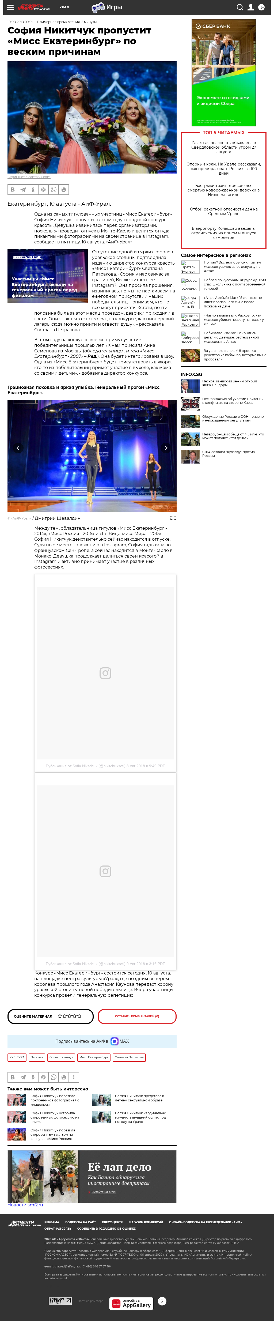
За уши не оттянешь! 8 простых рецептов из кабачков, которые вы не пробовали (235, 355)
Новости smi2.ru (25, 1204)
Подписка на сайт (80, 1222)
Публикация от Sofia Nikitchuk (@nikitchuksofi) (85, 766)
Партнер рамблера (90, 1301)
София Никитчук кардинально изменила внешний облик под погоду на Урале (140, 1117)
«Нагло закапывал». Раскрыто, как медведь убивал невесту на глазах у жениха (234, 319)
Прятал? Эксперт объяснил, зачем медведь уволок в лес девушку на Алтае (232, 266)
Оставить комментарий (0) (137, 1016)
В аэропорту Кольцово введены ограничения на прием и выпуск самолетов (223, 233)
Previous (18, 448)
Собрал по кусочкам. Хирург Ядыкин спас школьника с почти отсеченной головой (235, 284)
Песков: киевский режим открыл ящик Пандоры (229, 383)
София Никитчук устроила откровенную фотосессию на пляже (55, 1117)
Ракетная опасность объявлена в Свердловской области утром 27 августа (223, 147)
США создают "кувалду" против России (228, 454)
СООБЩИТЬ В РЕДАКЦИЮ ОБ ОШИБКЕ (106, 1228)
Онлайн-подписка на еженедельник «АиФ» (205, 1222)
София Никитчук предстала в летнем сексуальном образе (139, 1098)
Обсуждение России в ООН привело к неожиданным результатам (233, 418)
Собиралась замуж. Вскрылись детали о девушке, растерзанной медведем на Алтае (231, 337)
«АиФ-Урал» (21, 518)
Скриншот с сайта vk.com (29, 177)
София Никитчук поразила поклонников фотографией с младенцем (55, 1100)
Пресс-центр (112, 1222)
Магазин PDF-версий (146, 1222)
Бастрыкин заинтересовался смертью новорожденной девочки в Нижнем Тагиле (224, 190)
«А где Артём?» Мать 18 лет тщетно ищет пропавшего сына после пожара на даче (233, 302)
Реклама (51, 1222)
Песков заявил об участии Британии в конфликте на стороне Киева (233, 401)
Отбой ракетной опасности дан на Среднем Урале (224, 211)
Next (166, 448)
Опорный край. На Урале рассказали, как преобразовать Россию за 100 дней (224, 169)
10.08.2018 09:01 (20, 22)
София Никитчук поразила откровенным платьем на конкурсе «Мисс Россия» (53, 1134)
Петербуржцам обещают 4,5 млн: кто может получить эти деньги (233, 436)
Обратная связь (57, 1228)
